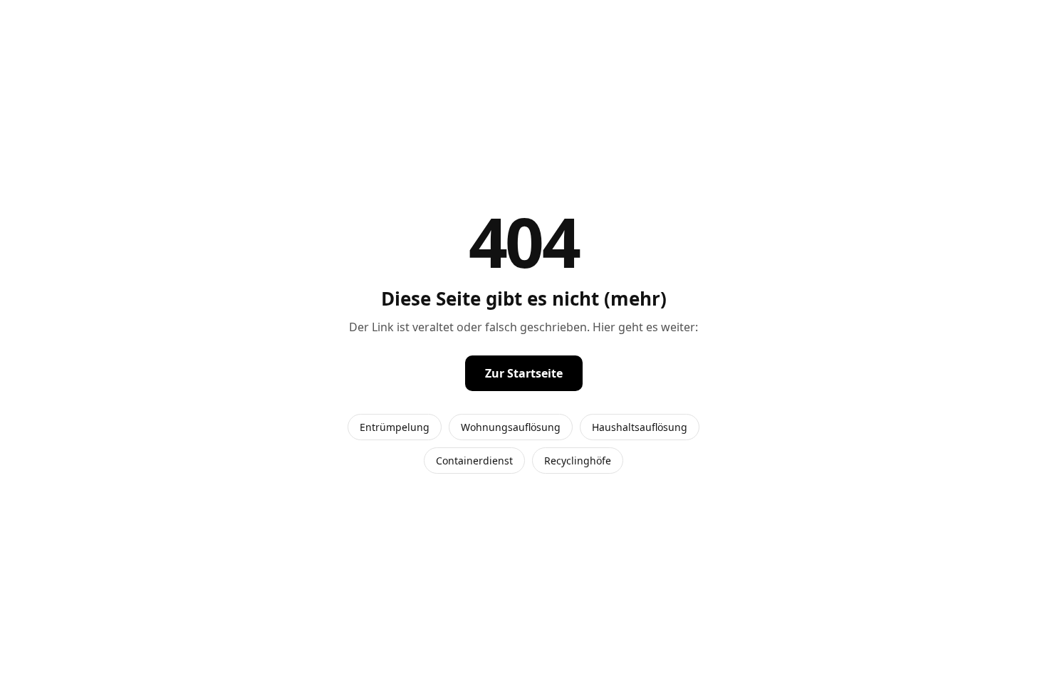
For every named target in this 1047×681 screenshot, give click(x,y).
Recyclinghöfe (577, 460)
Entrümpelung (394, 427)
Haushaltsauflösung (639, 427)
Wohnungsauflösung (511, 427)
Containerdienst (474, 460)
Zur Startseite (524, 373)
